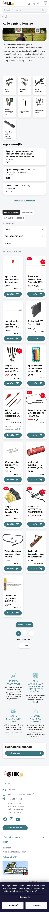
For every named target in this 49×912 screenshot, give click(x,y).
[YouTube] (18, 819)
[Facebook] (5, 819)
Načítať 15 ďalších (24, 625)
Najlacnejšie (27, 212)
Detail (36, 338)
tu (40, 891)
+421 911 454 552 (15, 799)
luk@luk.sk (12, 790)
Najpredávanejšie (11, 212)
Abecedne (20, 218)
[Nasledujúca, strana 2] (24, 633)
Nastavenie (24, 897)
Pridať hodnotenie (14, 753)
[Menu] (46, 3)
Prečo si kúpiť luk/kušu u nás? (14, 852)
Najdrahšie (8, 218)
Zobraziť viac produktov (24, 201)
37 (31, 633)
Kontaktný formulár (15, 828)
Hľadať (43, 10)
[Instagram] (11, 819)
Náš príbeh (7, 848)
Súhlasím (36, 905)
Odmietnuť (12, 905)
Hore (26, 646)
